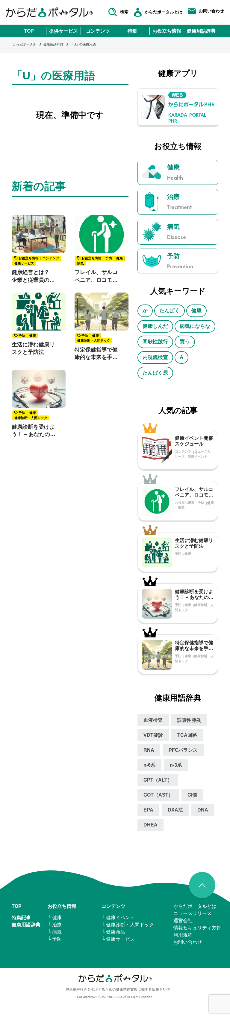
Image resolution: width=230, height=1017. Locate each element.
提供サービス (63, 31)
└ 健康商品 (113, 931)
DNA (202, 809)
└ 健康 (55, 917)
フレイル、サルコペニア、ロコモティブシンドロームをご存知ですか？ (96, 276)
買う (185, 342)
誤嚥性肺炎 (189, 720)
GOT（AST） (158, 794)
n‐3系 (176, 765)
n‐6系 (149, 765)
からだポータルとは (195, 906)
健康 (196, 310)
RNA (148, 750)
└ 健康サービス (118, 939)
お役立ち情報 (166, 31)
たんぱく (169, 310)
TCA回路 (187, 735)
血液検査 (153, 720)
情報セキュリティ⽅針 (197, 927)
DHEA (150, 824)
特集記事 (21, 917)
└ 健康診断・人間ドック (128, 924)
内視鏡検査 (155, 357)
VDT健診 (153, 735)
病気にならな (195, 326)
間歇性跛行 (155, 342)
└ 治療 (55, 924)
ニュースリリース (192, 913)
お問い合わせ (187, 942)
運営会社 (183, 920)
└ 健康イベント (118, 917)
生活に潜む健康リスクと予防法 (33, 348)
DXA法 (175, 809)
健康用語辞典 (201, 31)
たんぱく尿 (155, 373)
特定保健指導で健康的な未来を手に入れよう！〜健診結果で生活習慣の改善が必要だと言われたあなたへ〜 (96, 354)
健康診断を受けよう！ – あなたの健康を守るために (33, 431)
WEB (177, 95)
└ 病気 (55, 931)
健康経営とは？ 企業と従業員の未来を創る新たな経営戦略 (33, 276)
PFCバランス (183, 750)
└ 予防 (55, 939)
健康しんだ (155, 326)
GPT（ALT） (157, 779)
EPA (148, 809)
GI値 (192, 794)
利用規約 (183, 934)
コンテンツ (98, 31)
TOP (29, 31)
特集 (132, 31)
